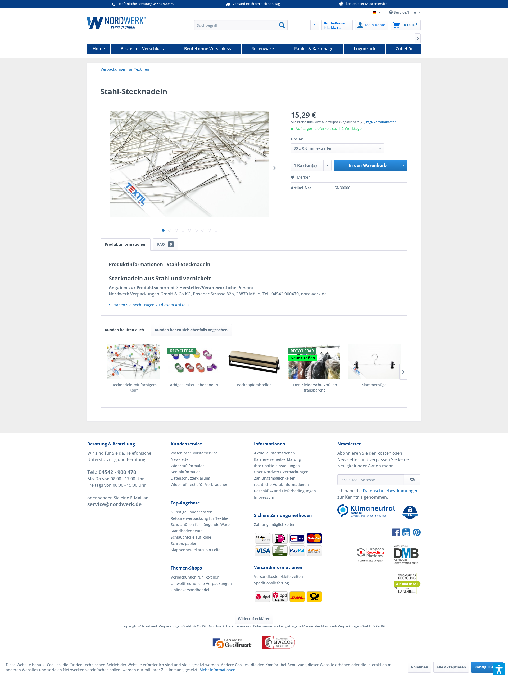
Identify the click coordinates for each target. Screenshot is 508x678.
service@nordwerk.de (114, 504)
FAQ (164, 244)
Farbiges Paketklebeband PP (193, 384)
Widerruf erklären (254, 618)
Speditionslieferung (271, 582)
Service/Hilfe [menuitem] (405, 12)
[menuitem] (241, 25)
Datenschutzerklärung (190, 478)
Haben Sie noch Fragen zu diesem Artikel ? (150, 304)
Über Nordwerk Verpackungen (281, 471)
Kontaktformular (185, 471)
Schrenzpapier (184, 543)
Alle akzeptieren (451, 667)
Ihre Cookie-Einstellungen (277, 465)
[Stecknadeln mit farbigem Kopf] (133, 361)
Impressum (264, 497)
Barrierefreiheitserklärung (277, 459)
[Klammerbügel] (374, 361)
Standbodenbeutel (187, 530)
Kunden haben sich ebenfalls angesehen (191, 329)
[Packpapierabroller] (254, 361)
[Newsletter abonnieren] (412, 479)
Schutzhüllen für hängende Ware (200, 524)
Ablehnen (419, 667)
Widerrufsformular (187, 465)
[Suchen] (282, 25)
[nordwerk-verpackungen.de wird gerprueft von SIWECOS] (254, 653)
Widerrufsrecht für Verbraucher (199, 484)
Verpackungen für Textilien (195, 577)
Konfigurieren (487, 667)
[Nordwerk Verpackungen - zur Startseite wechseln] (116, 22)
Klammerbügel (374, 384)
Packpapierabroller (254, 384)
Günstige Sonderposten (191, 512)
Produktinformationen (125, 244)
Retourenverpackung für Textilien (201, 518)
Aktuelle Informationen (274, 453)
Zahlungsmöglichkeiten (275, 478)
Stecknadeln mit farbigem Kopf (134, 387)
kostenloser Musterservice (194, 453)
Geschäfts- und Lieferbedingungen (285, 490)
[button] (499, 669)
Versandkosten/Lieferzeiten (278, 576)
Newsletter (180, 459)
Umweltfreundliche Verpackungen (201, 583)
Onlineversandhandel (190, 589)
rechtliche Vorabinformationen (281, 484)
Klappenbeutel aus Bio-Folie (195, 549)
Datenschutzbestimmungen (391, 491)
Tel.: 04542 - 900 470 (111, 472)
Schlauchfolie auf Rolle (191, 537)
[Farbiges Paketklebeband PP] (194, 361)
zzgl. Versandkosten (381, 122)
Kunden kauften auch (124, 329)
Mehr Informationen (217, 669)
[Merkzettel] (314, 25)
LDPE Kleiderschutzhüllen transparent (314, 387)
